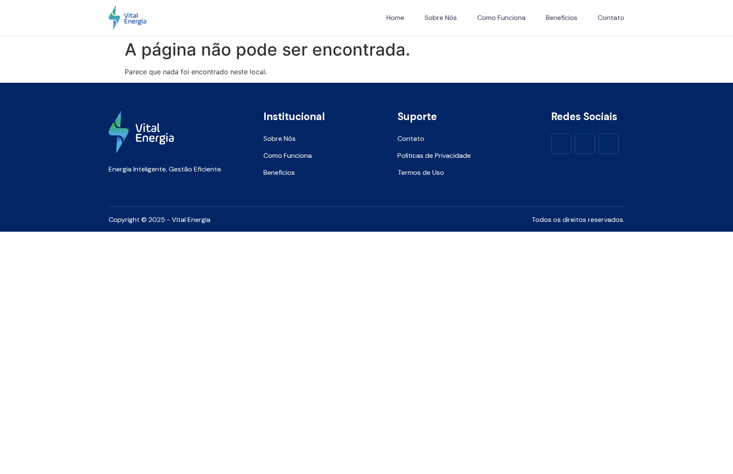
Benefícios (561, 17)
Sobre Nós (441, 17)
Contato (611, 17)
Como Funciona (501, 17)
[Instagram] (585, 144)
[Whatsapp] (609, 144)
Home (395, 17)
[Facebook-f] (561, 144)
